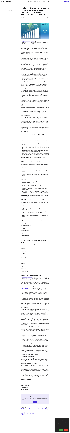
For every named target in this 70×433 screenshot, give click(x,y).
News (35, 1)
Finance (66, 1)
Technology (43, 1)
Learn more (57, 427)
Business (48, 1)
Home (28, 1)
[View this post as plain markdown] (47, 18)
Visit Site (35, 401)
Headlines (38, 1)
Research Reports (24, 6)
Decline (65, 429)
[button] (48, 18)
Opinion (31, 1)
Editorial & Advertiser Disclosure (10, 9)
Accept (61, 429)
